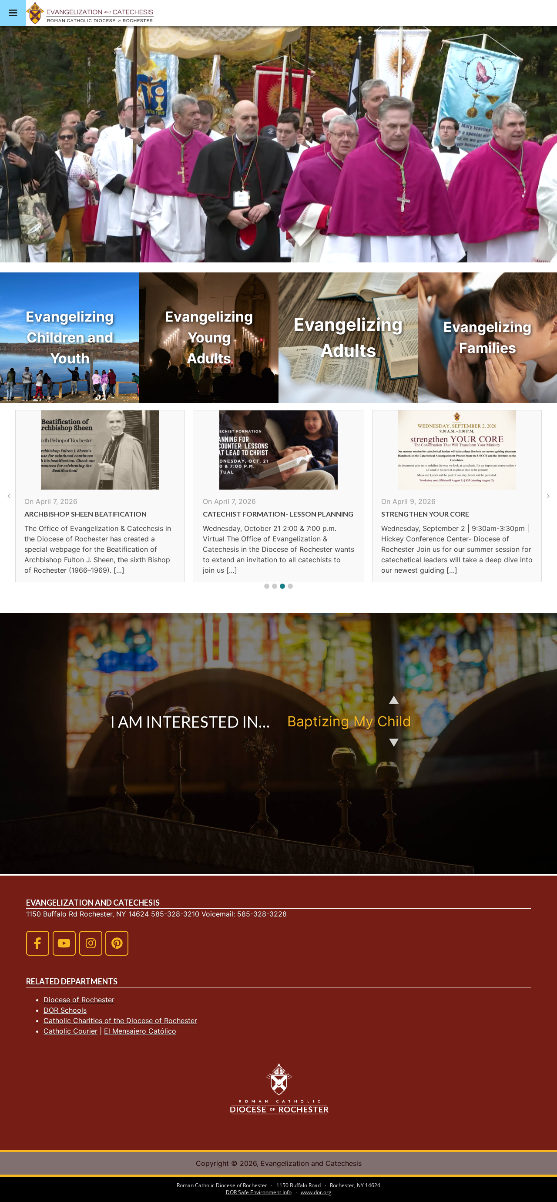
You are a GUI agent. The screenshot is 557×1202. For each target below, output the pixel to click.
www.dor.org (316, 1192)
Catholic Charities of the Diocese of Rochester (120, 1020)
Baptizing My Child (349, 721)
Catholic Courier (70, 1031)
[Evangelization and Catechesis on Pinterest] (116, 943)
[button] (266, 586)
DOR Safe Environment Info (259, 1192)
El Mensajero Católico (140, 1031)
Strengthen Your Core (247, 514)
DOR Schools (65, 1010)
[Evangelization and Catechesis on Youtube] (64, 943)
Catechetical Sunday (422, 514)
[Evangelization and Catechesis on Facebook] (37, 943)
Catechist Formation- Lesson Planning (99, 514)
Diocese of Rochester (79, 999)
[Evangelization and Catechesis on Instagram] (90, 943)
